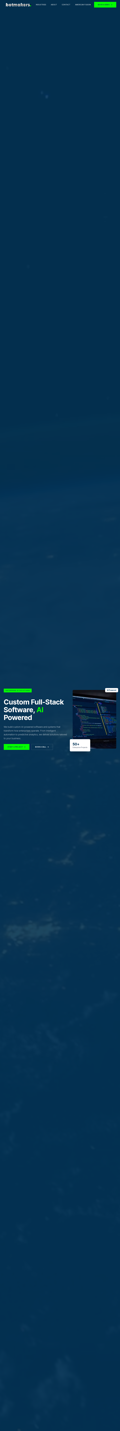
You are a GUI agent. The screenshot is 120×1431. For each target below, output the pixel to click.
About (54, 5)
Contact (66, 5)
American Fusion (83, 5)
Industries (41, 5)
